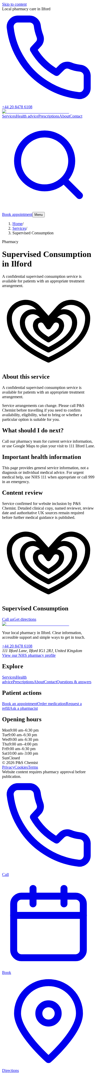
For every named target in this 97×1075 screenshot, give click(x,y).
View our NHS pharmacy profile (29, 655)
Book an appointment (19, 703)
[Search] (48, 209)
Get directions (24, 619)
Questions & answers (74, 682)
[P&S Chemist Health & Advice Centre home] (35, 111)
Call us (7, 619)
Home (17, 223)
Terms (33, 767)
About (64, 116)
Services (9, 116)
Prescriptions (48, 116)
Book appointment (17, 214)
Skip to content (14, 4)
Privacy (8, 767)
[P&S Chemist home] (35, 624)
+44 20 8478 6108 (17, 646)
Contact (76, 116)
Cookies (21, 767)
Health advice (27, 116)
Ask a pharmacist (24, 708)
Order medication (51, 703)
